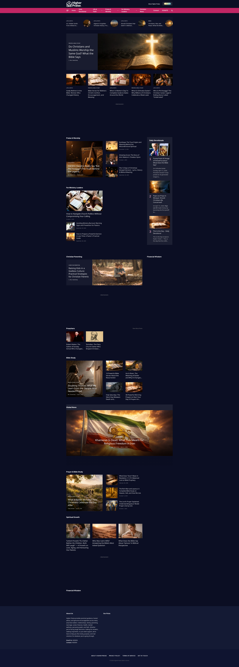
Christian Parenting (74, 265)
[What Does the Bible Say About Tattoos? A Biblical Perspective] (130, 531)
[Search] (172, 10)
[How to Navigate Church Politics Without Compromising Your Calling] (84, 201)
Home (74, 10)
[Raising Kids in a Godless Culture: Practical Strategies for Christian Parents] (117, 272)
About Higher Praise (154, 4)
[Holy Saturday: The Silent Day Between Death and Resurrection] (114, 387)
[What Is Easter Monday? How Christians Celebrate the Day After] (84, 493)
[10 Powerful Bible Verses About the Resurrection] (114, 366)
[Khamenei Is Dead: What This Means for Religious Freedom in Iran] (119, 433)
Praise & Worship (108, 10)
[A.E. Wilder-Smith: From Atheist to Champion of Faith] (87, 23)
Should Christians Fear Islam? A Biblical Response (128, 25)
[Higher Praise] (74, 4)
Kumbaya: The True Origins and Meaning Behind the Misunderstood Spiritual (130, 144)
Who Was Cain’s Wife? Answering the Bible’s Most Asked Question (103, 543)
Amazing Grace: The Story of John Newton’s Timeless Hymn (130, 156)
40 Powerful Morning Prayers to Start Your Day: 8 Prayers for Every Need (133, 397)
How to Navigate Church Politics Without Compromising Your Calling (83, 215)
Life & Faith (95, 10)
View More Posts (137, 328)
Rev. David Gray (74, 60)
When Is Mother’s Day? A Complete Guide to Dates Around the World (119, 93)
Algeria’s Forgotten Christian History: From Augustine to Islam (101, 25)
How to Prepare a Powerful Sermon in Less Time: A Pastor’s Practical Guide (89, 236)
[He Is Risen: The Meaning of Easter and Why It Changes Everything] (134, 366)
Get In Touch (143, 655)
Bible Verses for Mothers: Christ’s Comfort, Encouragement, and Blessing (97, 94)
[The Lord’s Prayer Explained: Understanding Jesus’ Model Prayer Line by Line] (112, 505)
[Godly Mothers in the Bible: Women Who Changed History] (76, 80)
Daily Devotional (82, 10)
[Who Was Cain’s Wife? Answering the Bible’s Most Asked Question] (104, 531)
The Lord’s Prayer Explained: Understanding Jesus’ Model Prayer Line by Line (129, 504)
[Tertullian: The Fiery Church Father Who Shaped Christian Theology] (94, 336)
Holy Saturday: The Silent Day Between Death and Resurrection (113, 397)
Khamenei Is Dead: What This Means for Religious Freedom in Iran (119, 441)
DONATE (165, 10)
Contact (156, 10)
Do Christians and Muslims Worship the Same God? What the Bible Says (81, 52)
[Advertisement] (119, 118)
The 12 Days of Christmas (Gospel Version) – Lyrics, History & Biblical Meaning (130, 170)
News (149, 20)
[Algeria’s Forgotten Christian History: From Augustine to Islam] (114, 23)
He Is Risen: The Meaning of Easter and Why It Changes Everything (133, 375)
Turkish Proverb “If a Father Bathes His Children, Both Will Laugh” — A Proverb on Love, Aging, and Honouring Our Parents (77, 545)
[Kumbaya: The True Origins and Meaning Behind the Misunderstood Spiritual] (112, 146)
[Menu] (68, 10)
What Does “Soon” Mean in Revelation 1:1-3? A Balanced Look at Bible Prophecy (129, 478)
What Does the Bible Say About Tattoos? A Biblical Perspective (128, 543)
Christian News (143, 10)
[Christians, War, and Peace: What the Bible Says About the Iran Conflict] (169, 23)
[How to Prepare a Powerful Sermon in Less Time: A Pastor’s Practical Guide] (70, 237)
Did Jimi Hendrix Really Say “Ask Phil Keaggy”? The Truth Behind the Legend (84, 169)
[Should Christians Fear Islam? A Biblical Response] (141, 23)
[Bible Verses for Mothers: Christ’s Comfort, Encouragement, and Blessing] (97, 80)
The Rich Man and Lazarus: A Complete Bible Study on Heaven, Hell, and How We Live (130, 491)
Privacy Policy (114, 655)
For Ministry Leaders (125, 10)
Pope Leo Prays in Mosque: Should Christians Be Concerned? (159, 199)
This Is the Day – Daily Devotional (161, 232)
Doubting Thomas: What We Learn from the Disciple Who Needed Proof (82, 388)
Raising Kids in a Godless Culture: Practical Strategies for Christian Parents (79, 272)
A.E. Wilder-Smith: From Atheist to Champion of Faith (72, 25)
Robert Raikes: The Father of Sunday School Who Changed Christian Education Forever (74, 346)
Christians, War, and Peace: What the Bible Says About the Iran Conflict (155, 25)
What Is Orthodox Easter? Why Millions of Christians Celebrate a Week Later (141, 93)
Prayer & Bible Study (74, 43)
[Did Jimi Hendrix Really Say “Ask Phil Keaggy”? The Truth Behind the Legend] (84, 159)
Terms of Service (128, 655)
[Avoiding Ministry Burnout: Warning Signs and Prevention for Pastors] (70, 226)
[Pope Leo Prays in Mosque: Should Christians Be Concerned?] (159, 187)
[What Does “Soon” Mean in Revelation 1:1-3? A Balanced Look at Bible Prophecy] (112, 480)
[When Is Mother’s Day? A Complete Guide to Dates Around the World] (119, 80)
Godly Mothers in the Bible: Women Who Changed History (74, 93)
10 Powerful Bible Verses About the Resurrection (112, 375)
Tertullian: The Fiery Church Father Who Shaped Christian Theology (93, 346)
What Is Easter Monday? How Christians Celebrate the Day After (82, 502)
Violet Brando (71, 508)
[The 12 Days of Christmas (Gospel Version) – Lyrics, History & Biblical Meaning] (112, 172)
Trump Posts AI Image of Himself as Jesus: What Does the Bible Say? (161, 161)
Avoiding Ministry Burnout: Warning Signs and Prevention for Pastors (89, 224)
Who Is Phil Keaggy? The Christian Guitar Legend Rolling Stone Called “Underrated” (162, 94)
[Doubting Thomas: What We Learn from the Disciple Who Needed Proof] (84, 379)
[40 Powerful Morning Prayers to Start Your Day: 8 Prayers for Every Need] (134, 387)
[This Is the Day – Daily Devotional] (159, 222)
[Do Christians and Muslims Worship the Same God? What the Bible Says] (135, 52)
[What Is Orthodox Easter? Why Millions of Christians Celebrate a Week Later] (141, 80)
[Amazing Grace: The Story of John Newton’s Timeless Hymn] (112, 159)
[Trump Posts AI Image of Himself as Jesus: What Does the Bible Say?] (159, 149)
